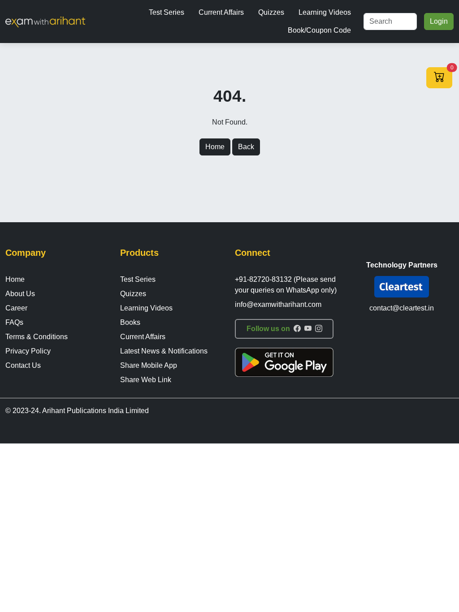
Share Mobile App (148, 365)
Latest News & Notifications (164, 351)
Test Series (166, 12)
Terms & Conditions (36, 336)
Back (246, 147)
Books (130, 322)
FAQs (14, 322)
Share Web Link (145, 380)
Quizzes (271, 12)
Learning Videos (325, 12)
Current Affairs (221, 12)
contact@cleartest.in (401, 308)
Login (439, 21)
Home (215, 147)
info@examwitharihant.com (278, 304)
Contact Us (23, 365)
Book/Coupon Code (319, 30)
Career (16, 308)
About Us (20, 293)
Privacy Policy (28, 351)
